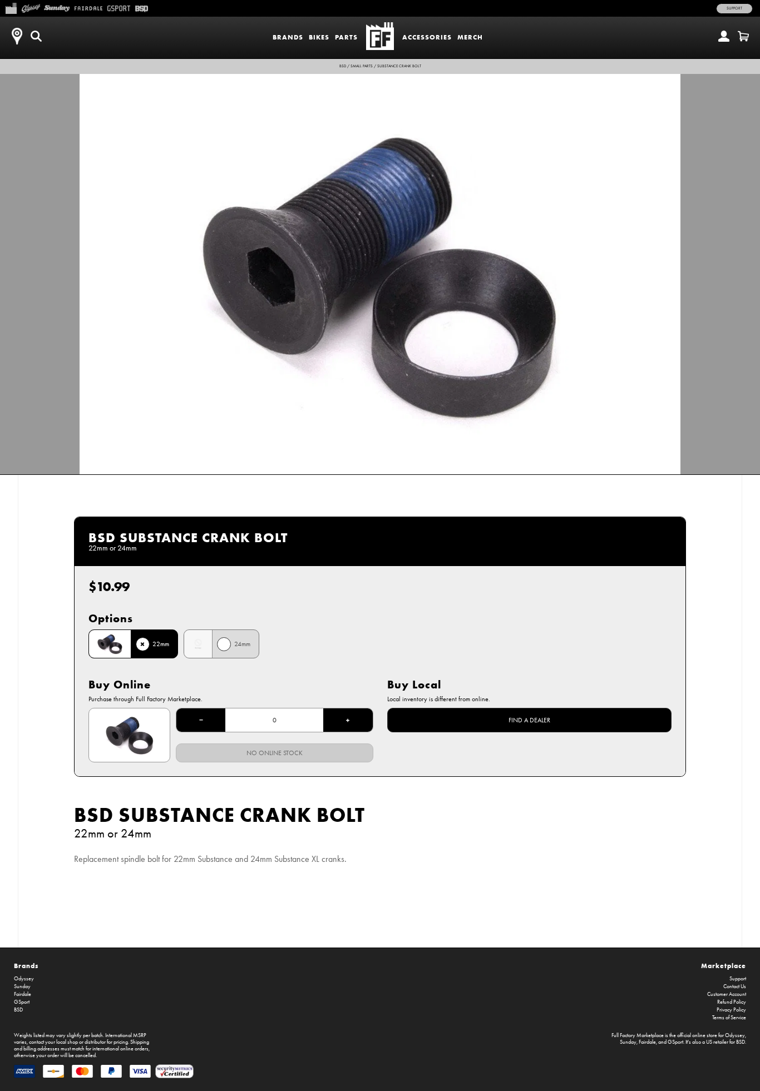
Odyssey (24, 978)
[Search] (36, 36)
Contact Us (734, 986)
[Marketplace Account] (724, 36)
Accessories (427, 37)
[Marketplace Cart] (743, 36)
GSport (21, 1002)
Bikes (319, 37)
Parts (346, 37)
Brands (288, 37)
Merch (470, 37)
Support (734, 8)
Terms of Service (729, 1017)
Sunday (22, 986)
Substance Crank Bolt (399, 66)
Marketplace (723, 965)
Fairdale (22, 994)
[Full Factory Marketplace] (11, 7)
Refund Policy (731, 1002)
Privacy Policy (731, 1009)
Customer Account (726, 994)
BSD (342, 66)
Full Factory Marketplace (637, 1035)
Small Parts (362, 66)
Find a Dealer (529, 720)
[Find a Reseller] (17, 36)
